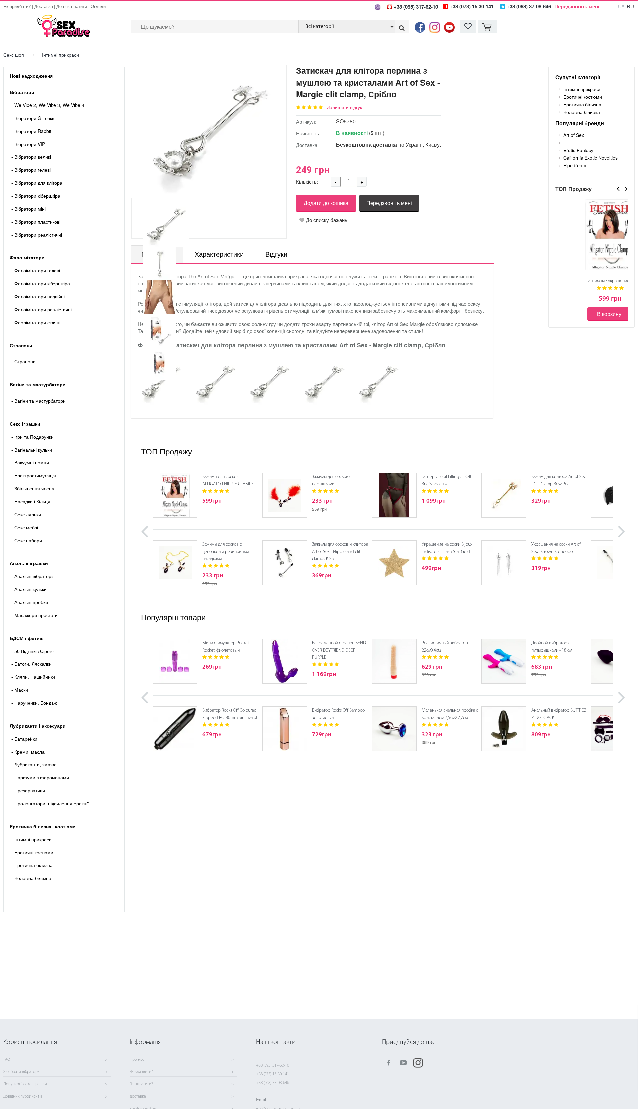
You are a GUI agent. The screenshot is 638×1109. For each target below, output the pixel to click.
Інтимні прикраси (60, 54)
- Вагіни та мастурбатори (38, 400)
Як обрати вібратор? (21, 1072)
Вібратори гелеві (31, 169)
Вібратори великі (31, 156)
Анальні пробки (29, 602)
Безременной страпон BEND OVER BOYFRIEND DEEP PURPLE (339, 650)
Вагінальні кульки (31, 449)
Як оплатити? (141, 1084)
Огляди (98, 6)
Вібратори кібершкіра (35, 195)
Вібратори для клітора (36, 182)
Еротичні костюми (32, 852)
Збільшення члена (32, 488)
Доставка (43, 6)
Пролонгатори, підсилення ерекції (50, 803)
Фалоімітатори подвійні (38, 296)
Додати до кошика (326, 203)
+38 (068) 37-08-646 (272, 1083)
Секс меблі (24, 527)
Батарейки (24, 738)
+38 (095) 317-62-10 (272, 1065)
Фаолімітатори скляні (35, 322)
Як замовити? (141, 1072)
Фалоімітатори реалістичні (41, 309)
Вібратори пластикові (35, 221)
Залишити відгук (344, 107)
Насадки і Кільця (30, 501)
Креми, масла (28, 751)
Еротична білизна (32, 865)
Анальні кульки (29, 589)
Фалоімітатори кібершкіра (40, 283)
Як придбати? (17, 6)
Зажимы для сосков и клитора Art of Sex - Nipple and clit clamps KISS (340, 551)
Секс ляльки (26, 514)
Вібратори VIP (28, 144)
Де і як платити (71, 6)
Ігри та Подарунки (32, 436)
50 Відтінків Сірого (32, 651)
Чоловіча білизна (31, 878)
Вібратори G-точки (32, 118)
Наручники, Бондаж (34, 702)
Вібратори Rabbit (31, 131)
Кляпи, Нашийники (33, 676)
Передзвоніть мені (576, 6)
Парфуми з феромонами (40, 777)
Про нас (137, 1060)
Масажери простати (34, 615)
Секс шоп (13, 54)
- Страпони (23, 361)
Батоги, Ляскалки (31, 663)
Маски (19, 689)
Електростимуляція (33, 475)
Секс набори (26, 540)
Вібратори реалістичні (36, 234)
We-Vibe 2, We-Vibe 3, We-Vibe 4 (47, 105)
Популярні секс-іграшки (25, 1084)
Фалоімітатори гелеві (35, 270)
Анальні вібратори (32, 576)
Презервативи (28, 790)
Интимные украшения (608, 281)
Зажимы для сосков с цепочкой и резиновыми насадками (225, 551)
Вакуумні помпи (30, 462)
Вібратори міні (28, 208)
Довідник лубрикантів (22, 1097)
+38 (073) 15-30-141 (272, 1074)
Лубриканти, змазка (34, 764)
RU (630, 6)
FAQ (6, 1060)
